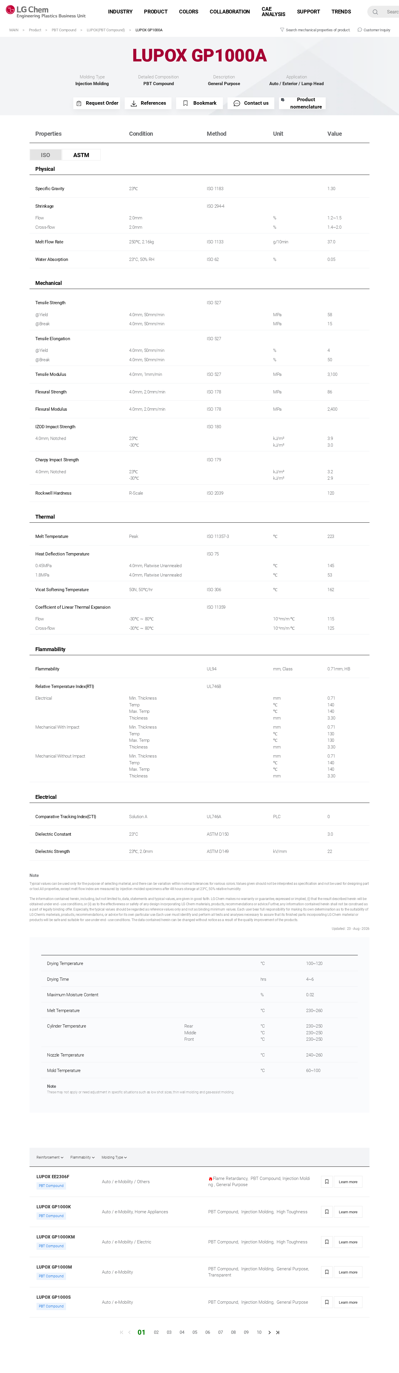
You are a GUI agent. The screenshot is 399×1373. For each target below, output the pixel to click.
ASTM (81, 155)
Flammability (80, 1157)
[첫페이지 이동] (121, 1332)
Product (35, 30)
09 (246, 1332)
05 (194, 1332)
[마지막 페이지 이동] (278, 1332)
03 (169, 1332)
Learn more (348, 1182)
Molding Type (112, 1157)
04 (182, 1332)
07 (220, 1332)
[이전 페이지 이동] (129, 1332)
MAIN (13, 30)
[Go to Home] (46, 11)
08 (233, 1332)
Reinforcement (48, 1157)
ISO (45, 155)
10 (259, 1332)
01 (142, 1332)
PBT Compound (64, 30)
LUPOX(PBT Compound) (106, 30)
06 (207, 1332)
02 (156, 1332)
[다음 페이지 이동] (269, 1332)
